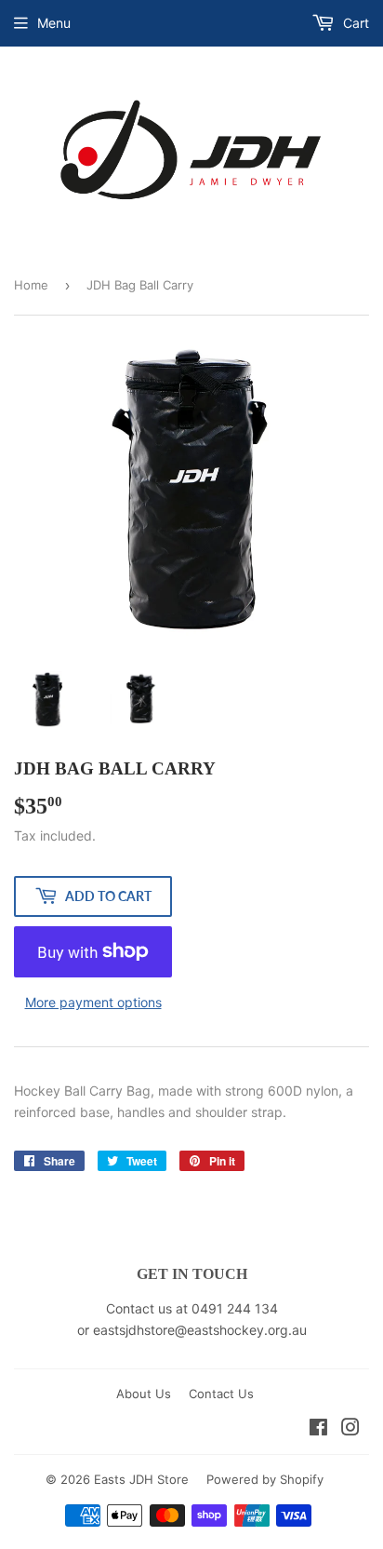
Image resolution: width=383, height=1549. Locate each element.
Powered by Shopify (265, 1479)
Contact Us (221, 1393)
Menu (54, 23)
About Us (143, 1393)
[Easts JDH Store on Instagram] (350, 1429)
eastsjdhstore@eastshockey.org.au (200, 1330)
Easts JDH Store (141, 1479)
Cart (354, 23)
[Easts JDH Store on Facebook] (318, 1429)
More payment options (93, 1002)
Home (31, 284)
